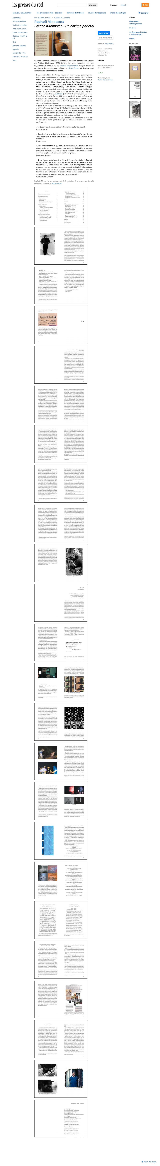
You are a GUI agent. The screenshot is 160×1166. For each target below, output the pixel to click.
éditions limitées (19, 46)
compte (144, 13)
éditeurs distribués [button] (75, 13)
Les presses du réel (42, 17)
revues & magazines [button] (97, 13)
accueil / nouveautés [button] (22, 13)
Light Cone (59, 94)
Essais (131, 39)
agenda (16, 49)
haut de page (149, 1161)
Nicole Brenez (74, 68)
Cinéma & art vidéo (62, 17)
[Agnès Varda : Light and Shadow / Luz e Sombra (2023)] (136, 53)
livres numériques (20, 32)
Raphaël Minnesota (49, 22)
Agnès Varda (57, 183)
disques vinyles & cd (20, 37)
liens (14, 60)
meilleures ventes (20, 25)
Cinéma (132, 28)
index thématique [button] (118, 13)
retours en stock (19, 29)
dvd (14, 42)
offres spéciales (19, 21)
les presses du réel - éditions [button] (49, 13)
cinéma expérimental (69, 65)
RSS (146, 5)
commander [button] (104, 33)
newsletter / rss (19, 53)
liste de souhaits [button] (105, 38)
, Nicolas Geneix (105, 80)
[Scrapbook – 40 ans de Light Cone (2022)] (136, 71)
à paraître (16, 18)
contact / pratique (20, 56)
